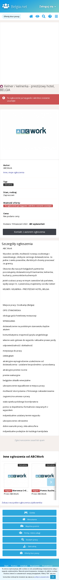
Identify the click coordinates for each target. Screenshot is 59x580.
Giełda (32, 513)
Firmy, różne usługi (32, 533)
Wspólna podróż (32, 526)
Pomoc (14, 565)
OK (53, 577)
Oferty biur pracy (31, 553)
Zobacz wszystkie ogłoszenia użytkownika (22, 502)
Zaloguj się (46, 6)
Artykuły (23, 565)
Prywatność (47, 565)
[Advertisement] (29, 53)
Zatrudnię (32, 546)
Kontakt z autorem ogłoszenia (29, 231)
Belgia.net (19, 6)
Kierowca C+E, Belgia (23, 490)
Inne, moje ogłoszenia (13, 172)
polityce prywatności (41, 577)
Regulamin (34, 565)
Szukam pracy (31, 539)
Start (6, 565)
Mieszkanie (32, 519)
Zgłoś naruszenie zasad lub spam (30, 440)
